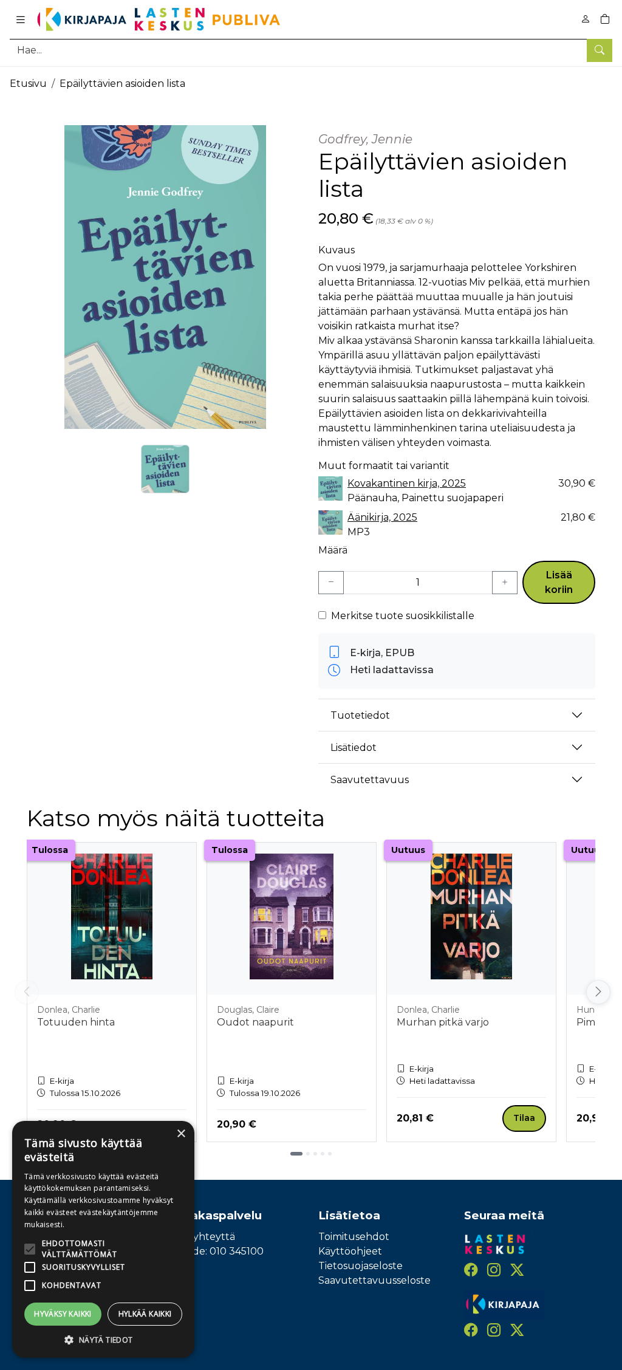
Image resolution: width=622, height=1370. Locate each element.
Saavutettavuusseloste (374, 1280)
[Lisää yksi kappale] (505, 582)
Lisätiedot (353, 747)
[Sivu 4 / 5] (322, 1154)
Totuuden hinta (76, 1022)
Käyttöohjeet (350, 1251)
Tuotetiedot (360, 715)
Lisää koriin (559, 582)
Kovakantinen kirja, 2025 (406, 483)
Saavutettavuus (369, 780)
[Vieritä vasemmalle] (27, 992)
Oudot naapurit (255, 1022)
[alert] (103, 1239)
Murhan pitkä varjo (443, 1022)
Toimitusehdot (353, 1236)
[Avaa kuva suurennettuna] (165, 277)
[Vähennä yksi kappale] (331, 582)
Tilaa (524, 1117)
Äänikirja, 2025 (382, 517)
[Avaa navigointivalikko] (20, 19)
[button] (103, 1340)
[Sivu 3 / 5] (315, 1154)
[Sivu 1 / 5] (296, 1154)
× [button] (180, 1134)
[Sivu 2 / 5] (308, 1154)
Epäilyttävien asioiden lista (122, 83)
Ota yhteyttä (204, 1236)
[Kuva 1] (165, 469)
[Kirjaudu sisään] (585, 19)
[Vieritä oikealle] (597, 992)
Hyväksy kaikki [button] (63, 1314)
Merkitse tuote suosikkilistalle (402, 616)
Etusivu (28, 83)
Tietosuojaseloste (360, 1266)
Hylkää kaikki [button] (145, 1314)
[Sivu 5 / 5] (330, 1154)
